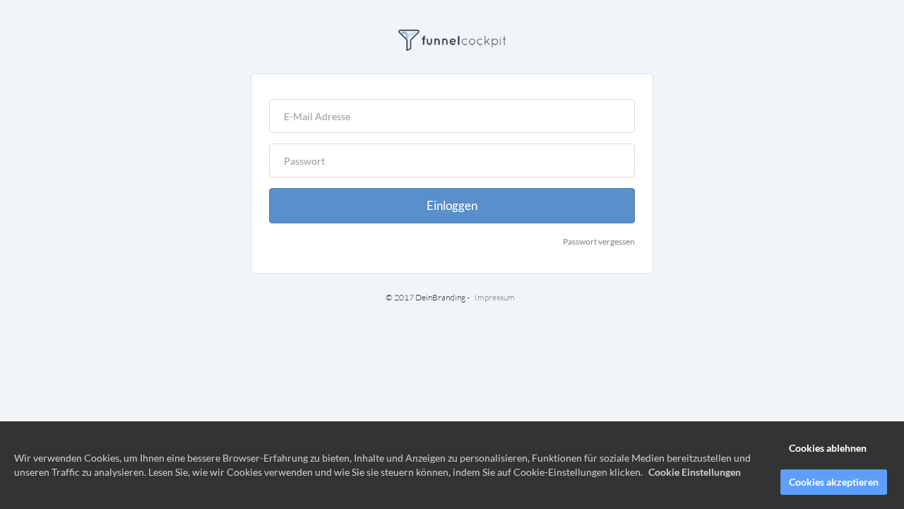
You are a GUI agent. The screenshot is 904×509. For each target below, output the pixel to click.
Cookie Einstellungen (694, 472)
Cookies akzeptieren (834, 482)
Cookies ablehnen (828, 448)
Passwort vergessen (599, 241)
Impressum (495, 297)
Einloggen (452, 205)
